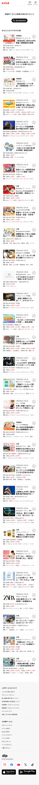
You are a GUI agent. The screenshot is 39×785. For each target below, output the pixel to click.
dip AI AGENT (6, 732)
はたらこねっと (6, 741)
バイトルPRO (6, 738)
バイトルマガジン (7, 735)
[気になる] (34, 37)
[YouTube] (19, 765)
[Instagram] (5, 765)
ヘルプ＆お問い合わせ (8, 692)
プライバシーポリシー (8, 695)
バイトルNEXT (6, 728)
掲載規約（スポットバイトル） (11, 708)
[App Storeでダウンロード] (9, 772)
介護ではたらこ (6, 748)
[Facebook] (12, 765)
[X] (26, 765)
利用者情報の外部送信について (11, 701)
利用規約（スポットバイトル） (11, 705)
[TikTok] (32, 765)
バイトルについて (7, 711)
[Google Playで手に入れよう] (27, 772)
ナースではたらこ (7, 744)
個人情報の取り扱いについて (10, 698)
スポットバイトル (7, 725)
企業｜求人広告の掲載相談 (9, 714)
